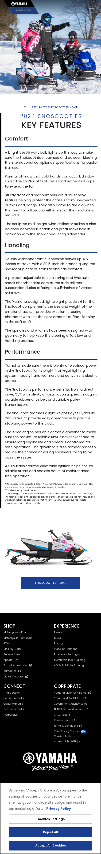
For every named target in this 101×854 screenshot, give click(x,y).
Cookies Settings (50, 819)
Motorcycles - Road (15, 632)
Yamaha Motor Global (67, 698)
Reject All (50, 832)
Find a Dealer (12, 693)
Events (58, 632)
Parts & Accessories (15, 665)
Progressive (11, 715)
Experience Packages (67, 654)
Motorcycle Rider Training (69, 660)
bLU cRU (59, 638)
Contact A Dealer (14, 698)
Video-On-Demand (66, 649)
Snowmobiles (12, 654)
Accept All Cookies (50, 845)
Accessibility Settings (67, 741)
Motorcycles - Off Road (18, 638)
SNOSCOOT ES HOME (50, 583)
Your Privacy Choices (67, 731)
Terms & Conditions (66, 726)
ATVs (6, 643)
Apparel (8, 660)
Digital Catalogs (13, 676)
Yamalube (10, 671)
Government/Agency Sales (70, 704)
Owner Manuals (13, 704)
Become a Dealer (14, 709)
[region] (50, 818)
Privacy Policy (63, 720)
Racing (58, 643)
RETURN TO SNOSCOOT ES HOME (55, 107)
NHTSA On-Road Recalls (69, 709)
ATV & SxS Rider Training (69, 665)
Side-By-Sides (13, 649)
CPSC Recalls (62, 715)
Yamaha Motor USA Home (70, 693)
